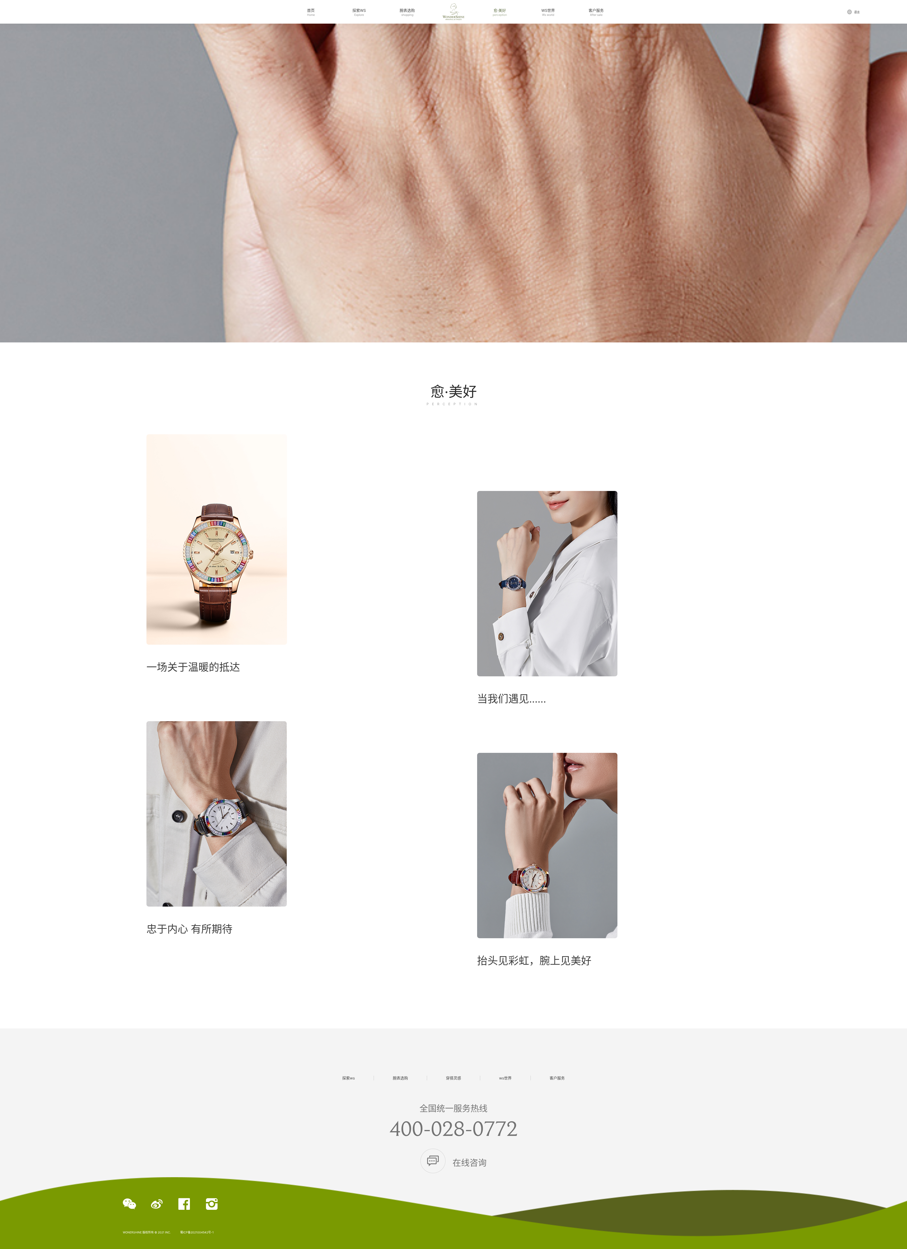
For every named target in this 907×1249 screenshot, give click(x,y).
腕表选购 (400, 1078)
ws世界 (505, 1078)
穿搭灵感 (453, 1078)
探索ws (348, 1078)
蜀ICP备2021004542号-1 (197, 1232)
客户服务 (557, 1078)
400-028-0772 (453, 1128)
